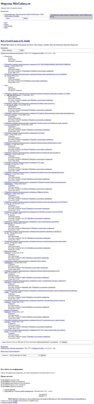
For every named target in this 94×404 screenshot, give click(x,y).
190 (8, 95)
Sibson (12, 45)
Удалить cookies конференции (24, 391)
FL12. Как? (40, 162)
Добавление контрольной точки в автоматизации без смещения (57, 290)
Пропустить (4, 11)
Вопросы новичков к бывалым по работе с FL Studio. (53, 93)
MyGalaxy (7, 322)
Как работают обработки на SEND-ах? (49, 231)
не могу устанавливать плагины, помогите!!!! (51, 280)
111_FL (9, 203)
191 (11, 95)
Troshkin (46, 45)
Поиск (6, 24)
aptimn (6, 292)
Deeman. (40, 45)
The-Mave (25, 169)
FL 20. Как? (40, 133)
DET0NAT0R (15, 125)
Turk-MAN (7, 282)
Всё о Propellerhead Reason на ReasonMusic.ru (72, 399)
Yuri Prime (30, 45)
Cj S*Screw (13, 115)
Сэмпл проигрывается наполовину (48, 221)
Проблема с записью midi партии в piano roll (51, 300)
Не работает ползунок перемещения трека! (50, 172)
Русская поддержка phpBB (9, 402)
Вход (6, 27)
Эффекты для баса (43, 192)
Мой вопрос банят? (10, 251)
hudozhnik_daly (26, 287)
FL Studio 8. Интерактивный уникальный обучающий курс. (55, 113)
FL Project (7, 144)
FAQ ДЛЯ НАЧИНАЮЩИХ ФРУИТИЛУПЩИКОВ (54, 64)
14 (10, 105)
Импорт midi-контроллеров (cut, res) (48, 271)
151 (54, 53)
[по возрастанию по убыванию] (58, 342)
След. (4, 342)
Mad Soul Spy (8, 223)
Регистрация (8, 26)
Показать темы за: (12, 342)
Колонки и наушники (11, 310)
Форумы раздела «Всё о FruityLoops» (27, 14)
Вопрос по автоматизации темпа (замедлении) (51, 241)
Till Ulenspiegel (21, 45)
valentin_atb (25, 100)
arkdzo (24, 129)
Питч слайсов (41, 261)
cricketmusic (25, 139)
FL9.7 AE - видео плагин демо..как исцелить (51, 330)
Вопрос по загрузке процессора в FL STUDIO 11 (52, 202)
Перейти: (5, 355)
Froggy (6, 331)
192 (14, 95)
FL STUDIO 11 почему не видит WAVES (50, 212)
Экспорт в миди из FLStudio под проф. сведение (52, 123)
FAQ (5, 22)
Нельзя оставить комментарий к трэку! (49, 143)
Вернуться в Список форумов (10, 351)
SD (54, 45)
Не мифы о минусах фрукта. (46, 103)
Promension (59, 45)
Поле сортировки (31, 342)
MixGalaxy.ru (23, 399)
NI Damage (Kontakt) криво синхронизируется (51, 182)
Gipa (23, 258)
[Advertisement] (47, 34)
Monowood (74, 45)
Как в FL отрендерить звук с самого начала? (51, 320)
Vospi (51, 45)
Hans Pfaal (67, 45)
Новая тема (4, 48)
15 (12, 105)
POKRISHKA (8, 184)
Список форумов (9, 14)
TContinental (26, 71)
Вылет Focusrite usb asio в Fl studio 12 (48, 152)
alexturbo (24, 120)
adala (5, 272)
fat (15, 45)
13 (7, 105)
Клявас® (18, 95)
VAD (35, 45)
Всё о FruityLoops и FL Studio (15, 41)
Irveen (6, 134)
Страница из (37, 53)
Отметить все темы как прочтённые (12, 53)
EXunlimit (25, 110)
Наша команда (8, 391)
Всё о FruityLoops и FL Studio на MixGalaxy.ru (42, 399)
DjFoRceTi (7, 154)
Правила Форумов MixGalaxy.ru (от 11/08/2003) (52, 74)
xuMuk (15, 105)
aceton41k (7, 302)
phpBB (15, 401)
